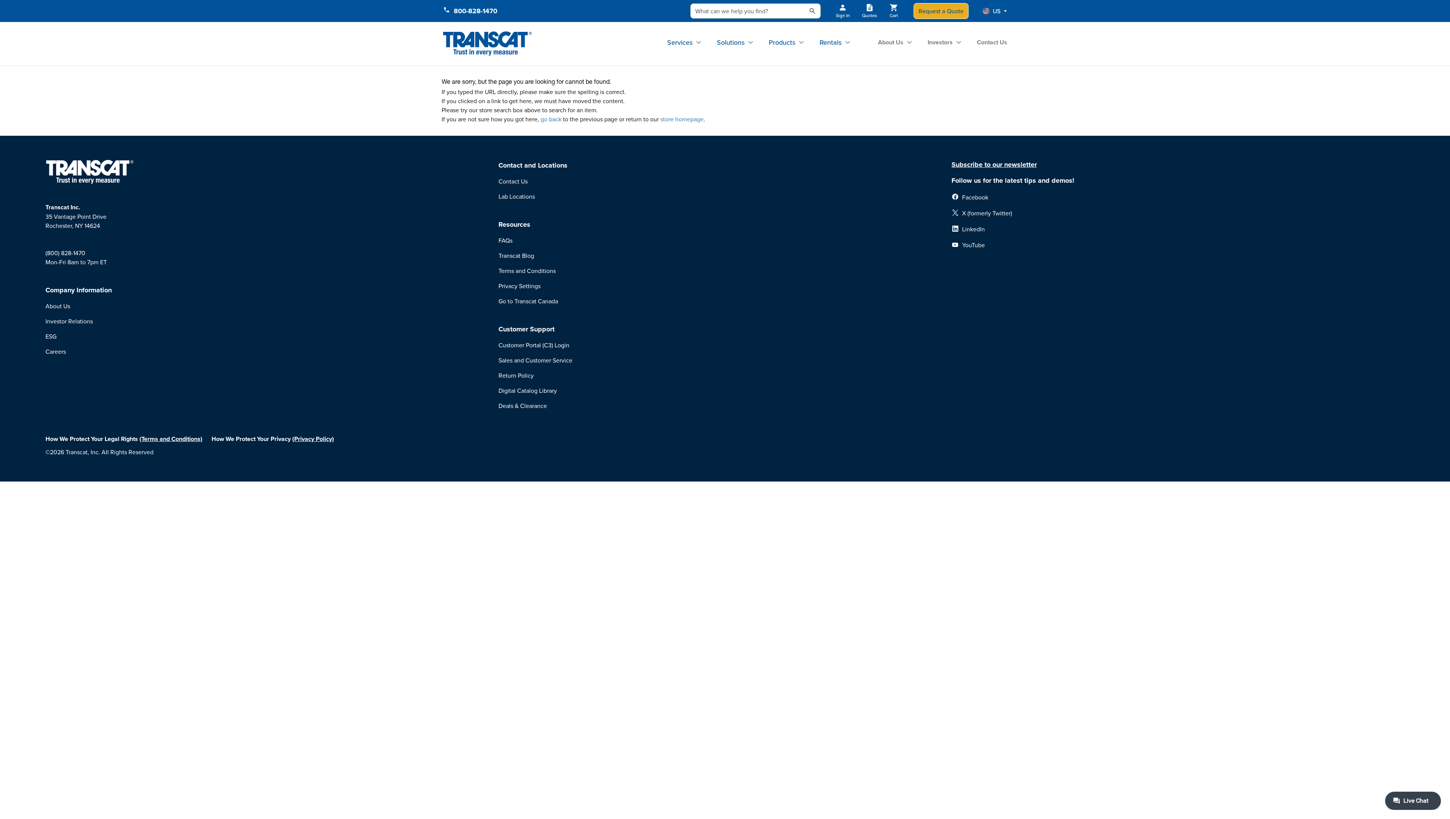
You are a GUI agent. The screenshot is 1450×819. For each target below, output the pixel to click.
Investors (940, 42)
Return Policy (516, 375)
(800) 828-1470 (65, 253)
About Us (890, 42)
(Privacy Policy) (313, 439)
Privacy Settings (519, 286)
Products (782, 42)
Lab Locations (516, 196)
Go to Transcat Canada (528, 301)
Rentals (831, 42)
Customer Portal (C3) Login (533, 345)
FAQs (505, 240)
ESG (50, 336)
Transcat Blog (516, 255)
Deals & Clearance (522, 406)
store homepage (682, 119)
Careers (55, 351)
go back (551, 119)
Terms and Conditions (527, 271)
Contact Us (992, 42)
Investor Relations (69, 321)
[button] (994, 11)
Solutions (731, 42)
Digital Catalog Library (527, 390)
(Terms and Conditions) (171, 439)
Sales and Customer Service (535, 360)
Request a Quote (941, 11)
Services (680, 42)
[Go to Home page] (487, 43)
